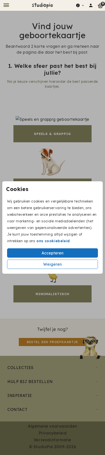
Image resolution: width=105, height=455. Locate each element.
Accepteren (52, 253)
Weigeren (52, 264)
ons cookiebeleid (53, 241)
